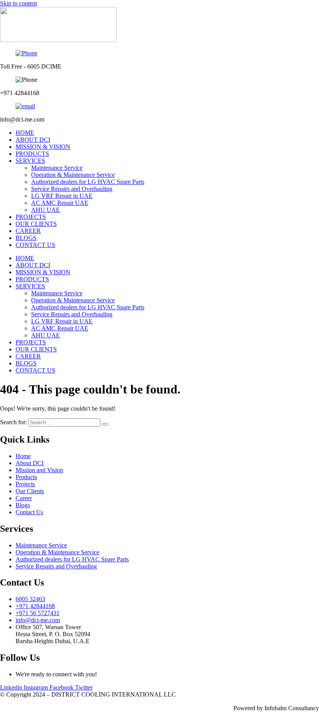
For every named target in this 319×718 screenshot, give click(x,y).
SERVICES (30, 160)
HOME (25, 132)
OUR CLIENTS (36, 224)
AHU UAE (45, 209)
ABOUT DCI (33, 139)
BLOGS (26, 238)
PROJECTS (31, 216)
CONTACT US (35, 245)
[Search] (105, 424)
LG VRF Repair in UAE (62, 195)
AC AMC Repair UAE (59, 202)
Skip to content (18, 3)
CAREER (28, 231)
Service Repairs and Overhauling (71, 188)
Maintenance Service (56, 167)
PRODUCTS (32, 153)
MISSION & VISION (43, 146)
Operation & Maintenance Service (73, 174)
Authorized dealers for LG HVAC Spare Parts (87, 181)
